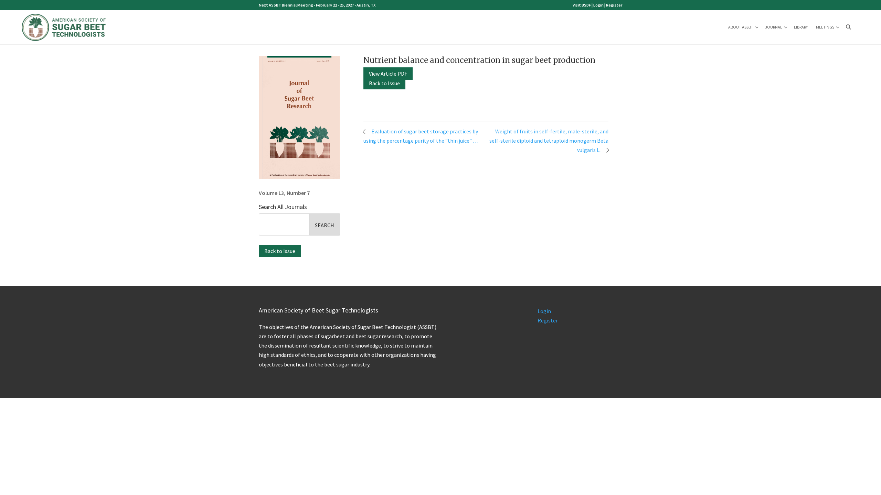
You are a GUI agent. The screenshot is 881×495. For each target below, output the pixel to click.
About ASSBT (740, 27)
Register (614, 5)
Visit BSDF (582, 5)
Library (801, 27)
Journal (773, 27)
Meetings (825, 27)
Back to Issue (279, 251)
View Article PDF (388, 73)
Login (598, 5)
